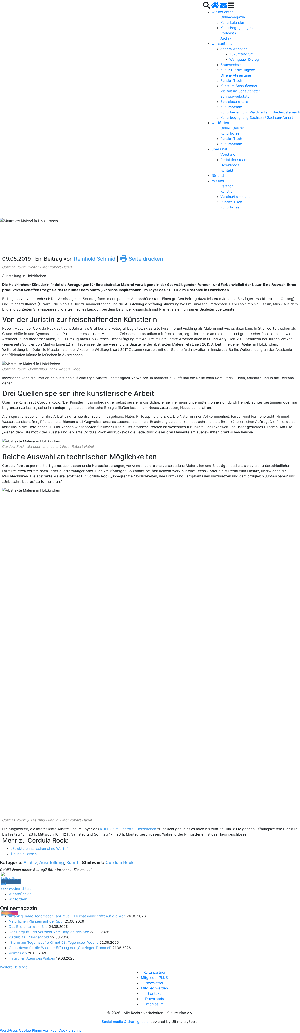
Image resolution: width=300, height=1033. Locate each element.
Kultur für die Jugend (237, 70)
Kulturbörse (229, 133)
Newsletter (154, 983)
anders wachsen (233, 49)
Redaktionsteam (233, 159)
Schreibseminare (234, 101)
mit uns (218, 181)
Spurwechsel (231, 64)
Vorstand (227, 154)
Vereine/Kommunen (236, 196)
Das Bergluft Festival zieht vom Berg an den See (49, 932)
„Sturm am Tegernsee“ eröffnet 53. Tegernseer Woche (53, 942)
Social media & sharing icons (126, 1021)
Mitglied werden (154, 988)
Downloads (229, 165)
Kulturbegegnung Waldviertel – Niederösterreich (260, 112)
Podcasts (228, 33)
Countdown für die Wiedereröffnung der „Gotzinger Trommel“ (60, 947)
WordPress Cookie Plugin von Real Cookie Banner (41, 1030)
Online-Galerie (232, 128)
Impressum (154, 1004)
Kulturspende (231, 107)
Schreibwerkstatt (234, 96)
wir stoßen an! (223, 43)
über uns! (219, 149)
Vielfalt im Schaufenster (240, 91)
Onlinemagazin (232, 17)
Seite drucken (141, 259)
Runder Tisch (231, 80)
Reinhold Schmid (95, 259)
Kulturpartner (154, 972)
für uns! (218, 175)
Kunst (72, 862)
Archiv (225, 38)
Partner (226, 186)
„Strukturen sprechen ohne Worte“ (39, 848)
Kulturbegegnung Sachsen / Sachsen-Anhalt (256, 117)
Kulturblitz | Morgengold (29, 937)
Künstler (227, 191)
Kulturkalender (232, 22)
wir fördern (221, 123)
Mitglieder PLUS (154, 977)
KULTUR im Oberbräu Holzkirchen (128, 829)
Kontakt (226, 170)
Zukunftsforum (241, 54)
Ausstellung (51, 862)
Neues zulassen (24, 854)
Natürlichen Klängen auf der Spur (36, 921)
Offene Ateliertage (235, 75)
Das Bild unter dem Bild (28, 926)
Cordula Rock (119, 862)
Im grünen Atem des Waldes (32, 958)
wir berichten (222, 12)
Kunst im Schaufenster (238, 86)
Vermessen (18, 953)
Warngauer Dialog (244, 59)
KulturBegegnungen (236, 28)
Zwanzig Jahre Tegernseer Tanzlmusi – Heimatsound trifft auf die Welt (67, 916)
